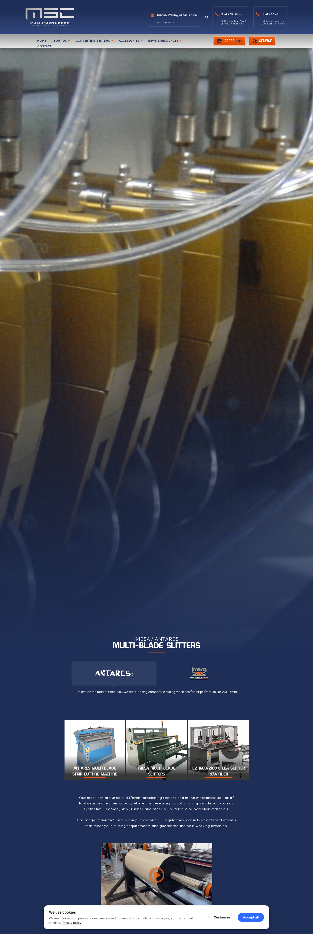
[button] (229, 41)
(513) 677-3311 (271, 14)
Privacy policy (71, 922)
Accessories (129, 40)
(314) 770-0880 (232, 14)
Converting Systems (93, 40)
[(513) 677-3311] (258, 14)
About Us (59, 40)
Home (41, 40)
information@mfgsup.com (176, 15)
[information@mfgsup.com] (152, 15)
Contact (44, 46)
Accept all (251, 917)
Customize (222, 917)
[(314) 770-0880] (217, 14)
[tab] (114, 673)
